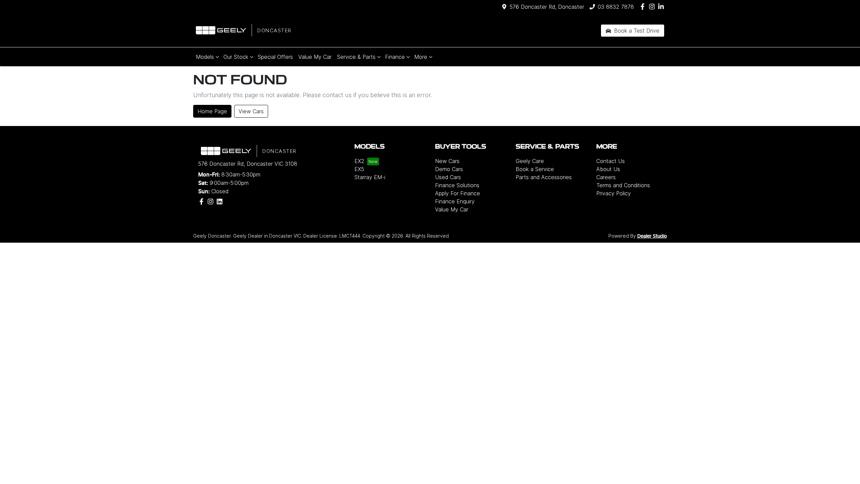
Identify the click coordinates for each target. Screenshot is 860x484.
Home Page (212, 111)
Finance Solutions (457, 185)
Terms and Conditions (623, 185)
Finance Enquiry (455, 201)
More (420, 56)
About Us (608, 169)
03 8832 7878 (616, 6)
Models (205, 56)
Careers (606, 177)
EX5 (359, 169)
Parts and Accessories (544, 177)
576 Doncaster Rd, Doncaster (547, 6)
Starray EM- (369, 177)
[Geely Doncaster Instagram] (653, 6)
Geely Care (530, 161)
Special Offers (275, 56)
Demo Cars (449, 169)
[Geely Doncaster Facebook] (643, 6)
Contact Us (610, 161)
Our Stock (235, 56)
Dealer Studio (652, 236)
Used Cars (448, 177)
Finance (395, 56)
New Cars (447, 161)
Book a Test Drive (635, 30)
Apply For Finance (457, 193)
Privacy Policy (613, 193)
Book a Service (535, 169)
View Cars (251, 111)
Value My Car (315, 56)
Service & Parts (356, 56)
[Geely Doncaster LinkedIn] (662, 6)
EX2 (359, 161)
